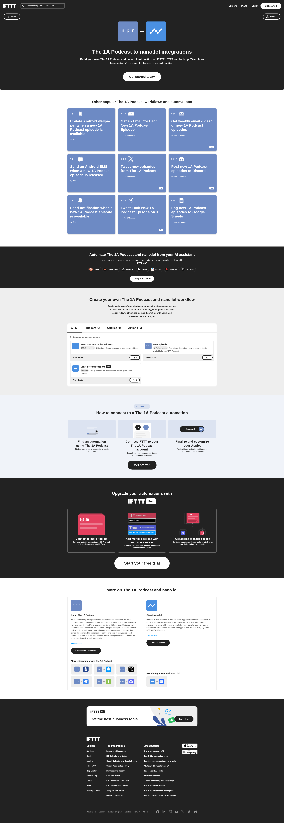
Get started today (142, 76)
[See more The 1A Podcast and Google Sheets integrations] (81, 669)
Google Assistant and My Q (117, 766)
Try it (135, 357)
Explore (233, 6)
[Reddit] (195, 812)
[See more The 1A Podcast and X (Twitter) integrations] (126, 669)
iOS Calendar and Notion (116, 756)
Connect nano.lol (158, 643)
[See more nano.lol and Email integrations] (156, 681)
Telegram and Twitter (115, 791)
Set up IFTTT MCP (142, 279)
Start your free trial (142, 563)
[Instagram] (170, 812)
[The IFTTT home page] (9, 6)
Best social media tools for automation (160, 795)
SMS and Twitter (113, 776)
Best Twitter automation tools (156, 756)
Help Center (92, 771)
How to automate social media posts (159, 791)
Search (90, 781)
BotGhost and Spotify (115, 771)
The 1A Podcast (112, 52)
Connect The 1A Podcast (85, 651)
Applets (90, 761)
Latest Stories (151, 745)
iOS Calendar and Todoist (117, 786)
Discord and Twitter (114, 795)
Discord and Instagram (116, 751)
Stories (90, 756)
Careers (102, 812)
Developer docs (93, 791)
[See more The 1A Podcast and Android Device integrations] (104, 681)
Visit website (76, 643)
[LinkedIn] (164, 812)
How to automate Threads (154, 786)
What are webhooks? (152, 776)
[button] (142, 465)
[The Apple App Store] (189, 746)
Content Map (92, 776)
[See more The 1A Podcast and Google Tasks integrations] (81, 681)
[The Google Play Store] (189, 752)
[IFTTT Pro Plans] (108, 366)
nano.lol (150, 52)
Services (90, 751)
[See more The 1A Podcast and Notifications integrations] (104, 669)
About (145, 812)
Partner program (115, 812)
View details (78, 357)
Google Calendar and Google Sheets (121, 761)
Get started (271, 6)
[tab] (74, 328)
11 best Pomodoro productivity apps (159, 781)
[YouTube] (177, 812)
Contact (128, 812)
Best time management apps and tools (160, 761)
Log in (255, 6)
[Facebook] (158, 812)
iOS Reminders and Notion (117, 781)
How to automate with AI (154, 751)
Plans (244, 6)
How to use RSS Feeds (153, 771)
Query (85, 370)
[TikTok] (189, 812)
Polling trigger (88, 348)
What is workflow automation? (156, 766)
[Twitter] (183, 812)
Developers (91, 812)
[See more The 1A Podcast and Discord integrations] (126, 681)
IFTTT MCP (91, 766)
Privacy (137, 812)
